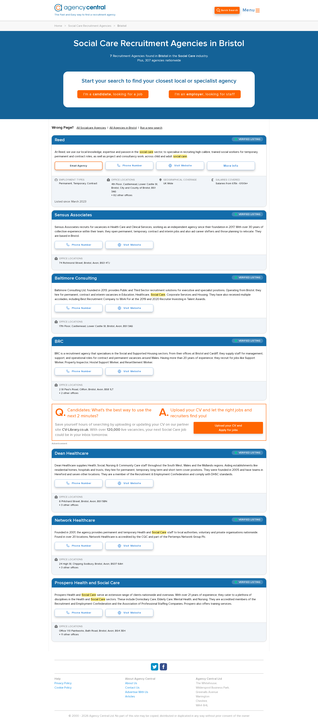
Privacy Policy (63, 683)
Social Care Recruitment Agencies (89, 25)
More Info (231, 165)
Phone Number (132, 165)
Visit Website (183, 165)
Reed (60, 140)
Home (58, 25)
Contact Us (132, 687)
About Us (131, 683)
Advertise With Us (136, 692)
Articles (130, 696)
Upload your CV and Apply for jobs (228, 427)
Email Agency (78, 165)
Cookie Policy (63, 687)
